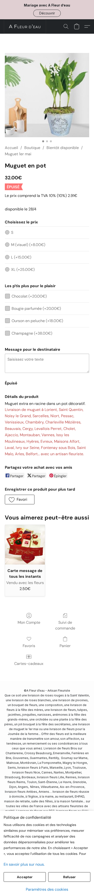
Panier (65, 645)
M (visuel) (28, 244)
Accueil (11, 147)
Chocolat (29, 296)
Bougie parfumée (36, 308)
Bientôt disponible (63, 147)
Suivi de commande (65, 625)
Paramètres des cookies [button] (47, 889)
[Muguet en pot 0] (47, 95)
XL (23, 269)
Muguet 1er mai (18, 153)
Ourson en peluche (37, 320)
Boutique (32, 147)
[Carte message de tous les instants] (25, 545)
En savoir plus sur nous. (24, 864)
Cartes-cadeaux (28, 663)
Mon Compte (29, 622)
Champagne (32, 333)
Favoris (29, 645)
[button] (47, 13)
